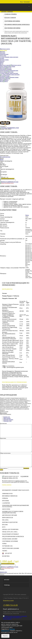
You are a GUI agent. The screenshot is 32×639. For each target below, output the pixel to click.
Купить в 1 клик (14, 181)
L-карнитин (6, 503)
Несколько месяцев (8, 419)
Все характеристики (5, 157)
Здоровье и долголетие (10, 522)
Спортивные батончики (10, 541)
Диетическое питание (9, 515)
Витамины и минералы (9, 496)
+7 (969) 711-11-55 (10, 605)
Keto (3, 527)
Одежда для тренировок (10, 529)
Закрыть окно (3, 572)
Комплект (2, 67)
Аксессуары (3, 72)
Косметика (6, 556)
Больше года (6, 416)
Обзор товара (3, 66)
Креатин (5, 524)
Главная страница (6, 484)
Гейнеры (5, 498)
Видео (1, 81)
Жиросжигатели (7, 517)
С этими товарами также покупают (9, 73)
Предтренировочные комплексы (13, 536)
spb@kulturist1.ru (13, 609)
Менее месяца (6, 418)
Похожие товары (4, 77)
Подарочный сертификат (10, 534)
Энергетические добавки (10, 548)
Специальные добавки (9, 539)
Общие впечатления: (5, 453)
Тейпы (4, 543)
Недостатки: (3, 438)
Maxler (1, 159)
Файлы (1, 80)
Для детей (8, 553)
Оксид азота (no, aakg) (9, 531)
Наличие (2, 78)
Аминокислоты (7, 493)
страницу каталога (19, 480)
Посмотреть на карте (8, 600)
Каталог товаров (7, 11)
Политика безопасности (8, 630)
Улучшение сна (7, 546)
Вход (21, 1)
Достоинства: (3, 423)
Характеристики (4, 70)
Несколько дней (7, 421)
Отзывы (2, 76)
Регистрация (27, 1)
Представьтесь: (4, 468)
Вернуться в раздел (5, 65)
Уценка (4, 550)
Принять (5, 635)
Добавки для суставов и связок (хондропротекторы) (12, 512)
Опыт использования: (5, 414)
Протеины (5, 500)
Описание (2, 69)
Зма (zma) (5, 520)
